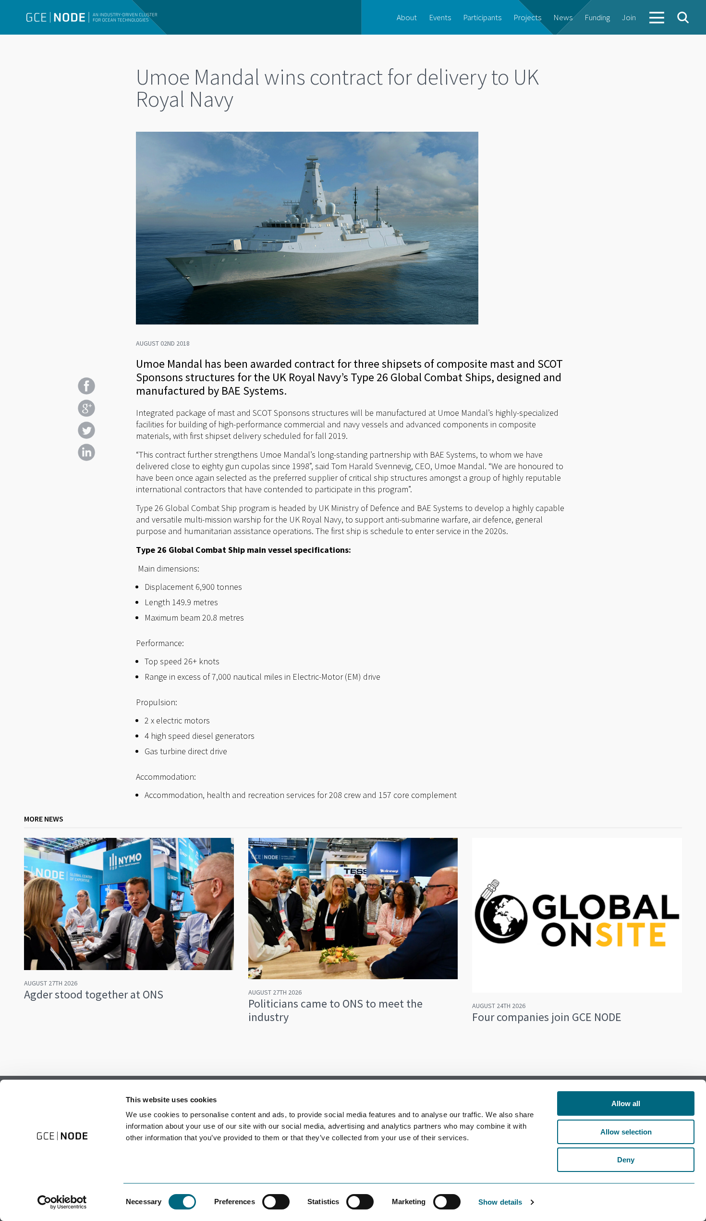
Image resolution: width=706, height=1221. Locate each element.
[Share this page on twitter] (86, 430)
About (407, 17)
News (562, 17)
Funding (597, 17)
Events (440, 17)
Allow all (625, 1103)
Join (629, 17)
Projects (527, 17)
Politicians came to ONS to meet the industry (335, 1010)
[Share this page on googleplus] (86, 408)
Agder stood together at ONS (93, 994)
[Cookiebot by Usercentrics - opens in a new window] (62, 1202)
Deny (625, 1160)
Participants (482, 17)
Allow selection (626, 1132)
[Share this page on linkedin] (86, 452)
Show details (500, 1202)
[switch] (276, 1201)
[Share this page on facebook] (86, 386)
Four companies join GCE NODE (546, 1016)
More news (43, 818)
